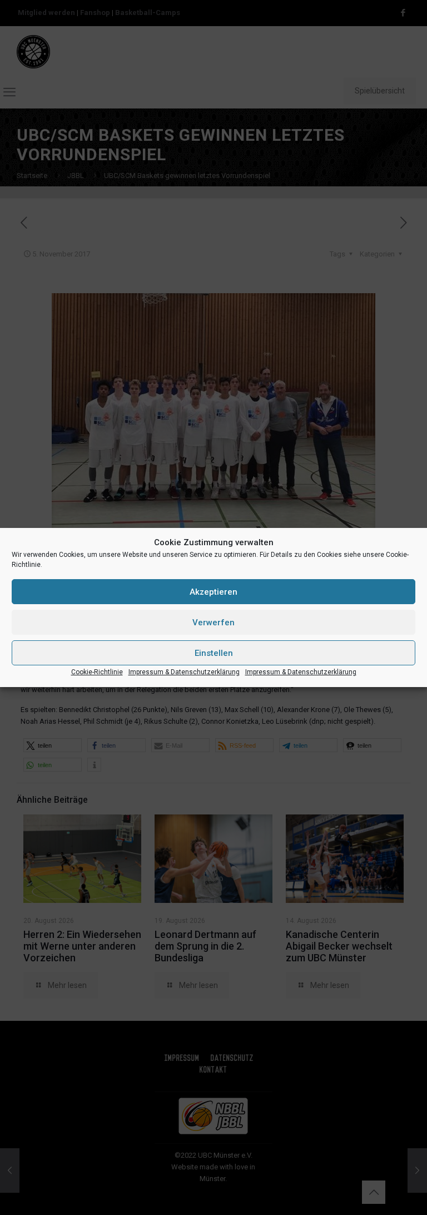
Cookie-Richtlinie (97, 672)
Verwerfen (213, 623)
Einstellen (214, 653)
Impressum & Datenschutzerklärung (184, 672)
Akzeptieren (213, 592)
